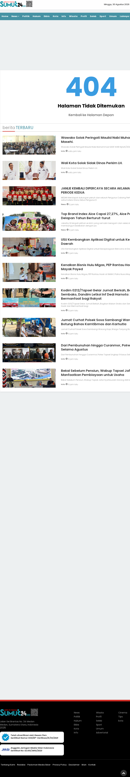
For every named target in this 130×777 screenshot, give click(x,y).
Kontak (92, 764)
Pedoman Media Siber (39, 764)
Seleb (93, 16)
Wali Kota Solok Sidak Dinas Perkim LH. (92, 163)
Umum (113, 16)
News (14, 16)
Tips (120, 716)
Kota (55, 16)
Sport (103, 16)
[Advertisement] (91, 443)
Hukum (37, 16)
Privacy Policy (60, 764)
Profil (84, 16)
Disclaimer (74, 764)
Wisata (73, 16)
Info (64, 16)
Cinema (122, 712)
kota (63, 151)
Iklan (84, 764)
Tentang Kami (8, 764)
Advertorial (102, 732)
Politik (25, 16)
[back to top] (123, 773)
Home (5, 16)
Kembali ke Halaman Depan (91, 115)
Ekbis (47, 16)
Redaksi (21, 764)
